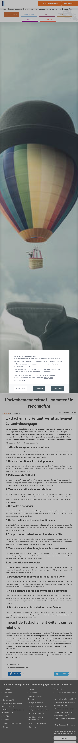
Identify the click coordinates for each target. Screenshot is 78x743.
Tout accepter (57, 388)
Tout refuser (39, 388)
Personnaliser (20, 388)
